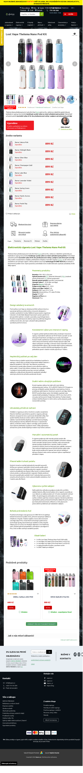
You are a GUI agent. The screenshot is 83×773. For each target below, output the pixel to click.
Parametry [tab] (17, 241)
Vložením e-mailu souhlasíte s (40, 660)
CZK (72, 8)
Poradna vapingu (49, 705)
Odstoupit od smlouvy (9, 763)
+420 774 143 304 (11, 685)
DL (46, 278)
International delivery (9, 723)
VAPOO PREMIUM (16, 661)
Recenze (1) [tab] (28, 241)
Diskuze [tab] (37, 241)
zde (22, 667)
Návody (46, 715)
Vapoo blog (50, 685)
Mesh (37, 112)
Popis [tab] (9, 241)
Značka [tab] (45, 241)
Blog (34, 8)
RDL (63, 276)
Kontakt (39, 10)
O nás (31, 10)
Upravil (52, 753)
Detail (11, 608)
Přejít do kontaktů (11, 688)
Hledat (42, 14)
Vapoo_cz (50, 683)
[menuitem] (9, 23)
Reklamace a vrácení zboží (11, 703)
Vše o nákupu (26, 8)
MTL (47, 276)
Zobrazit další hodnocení (68, 640)
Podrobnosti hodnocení (43, 107)
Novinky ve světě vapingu (52, 708)
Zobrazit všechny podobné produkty (42, 624)
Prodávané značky (8, 715)
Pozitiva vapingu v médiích (52, 710)
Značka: (58, 107)
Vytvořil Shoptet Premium (31, 753)
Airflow (60, 259)
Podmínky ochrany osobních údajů (13, 713)
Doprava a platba (8, 706)
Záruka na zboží (7, 708)
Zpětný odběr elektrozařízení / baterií (15, 720)
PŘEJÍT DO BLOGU (51, 720)
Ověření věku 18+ (8, 718)
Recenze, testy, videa (50, 712)
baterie (41, 284)
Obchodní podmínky (9, 711)
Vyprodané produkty (9, 725)
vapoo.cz (49, 678)
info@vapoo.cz (55, 8)
